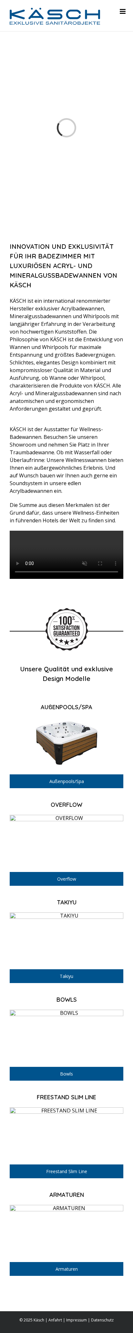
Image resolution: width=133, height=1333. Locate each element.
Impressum (76, 1320)
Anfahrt (55, 1320)
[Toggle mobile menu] (123, 11)
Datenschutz (102, 1320)
